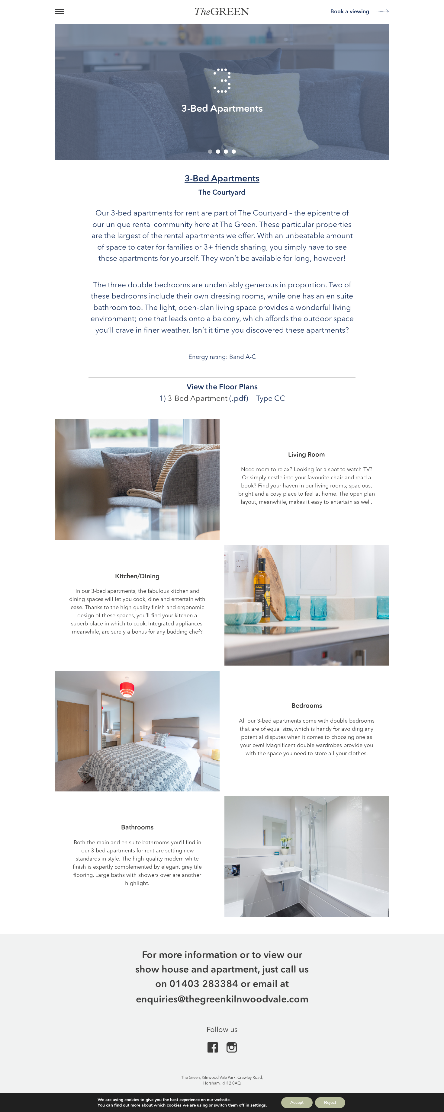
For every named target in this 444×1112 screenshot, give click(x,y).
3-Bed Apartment (197, 398)
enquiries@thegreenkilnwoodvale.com (222, 999)
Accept (297, 1102)
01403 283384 (203, 983)
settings (258, 1105)
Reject (330, 1102)
